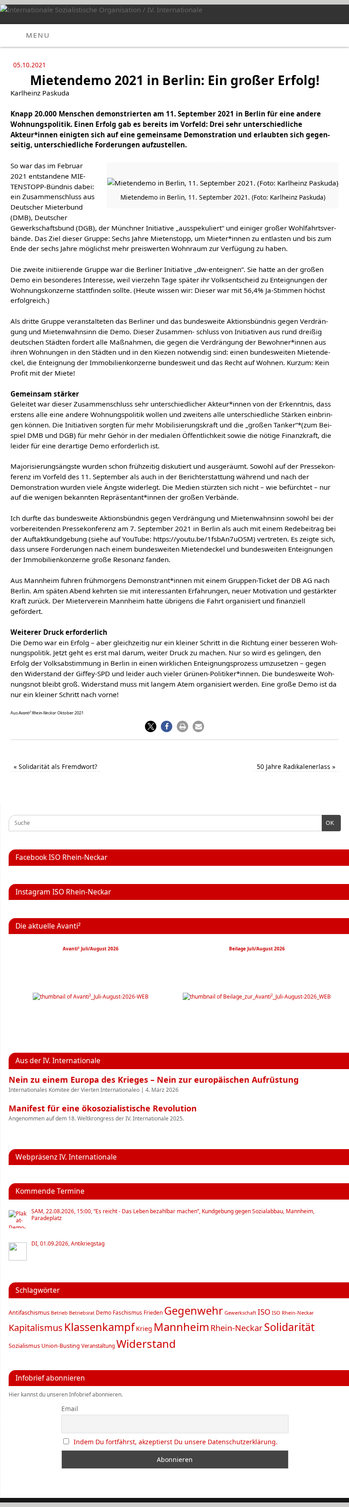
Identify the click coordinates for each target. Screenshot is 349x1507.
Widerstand (146, 1343)
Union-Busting (60, 1346)
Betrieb (59, 1313)
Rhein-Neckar (236, 1327)
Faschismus (127, 1312)
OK (328, 823)
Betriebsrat (82, 1312)
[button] (150, 726)
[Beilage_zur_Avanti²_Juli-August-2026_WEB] (257, 996)
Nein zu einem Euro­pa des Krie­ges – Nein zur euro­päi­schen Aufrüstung (154, 1079)
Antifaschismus (29, 1312)
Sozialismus (24, 1346)
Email (69, 1408)
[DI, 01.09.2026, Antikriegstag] (18, 1251)
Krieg (144, 1328)
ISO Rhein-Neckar (293, 1312)
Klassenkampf (99, 1327)
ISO (264, 1311)
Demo (103, 1312)
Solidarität (289, 1327)
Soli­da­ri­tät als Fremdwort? (55, 766)
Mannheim (181, 1326)
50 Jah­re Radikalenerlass (296, 766)
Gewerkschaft (240, 1312)
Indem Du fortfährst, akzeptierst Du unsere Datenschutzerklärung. (176, 1441)
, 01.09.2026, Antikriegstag (68, 1243)
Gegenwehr (193, 1310)
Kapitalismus (36, 1327)
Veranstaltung (98, 1345)
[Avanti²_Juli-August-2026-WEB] (91, 996)
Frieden (153, 1312)
